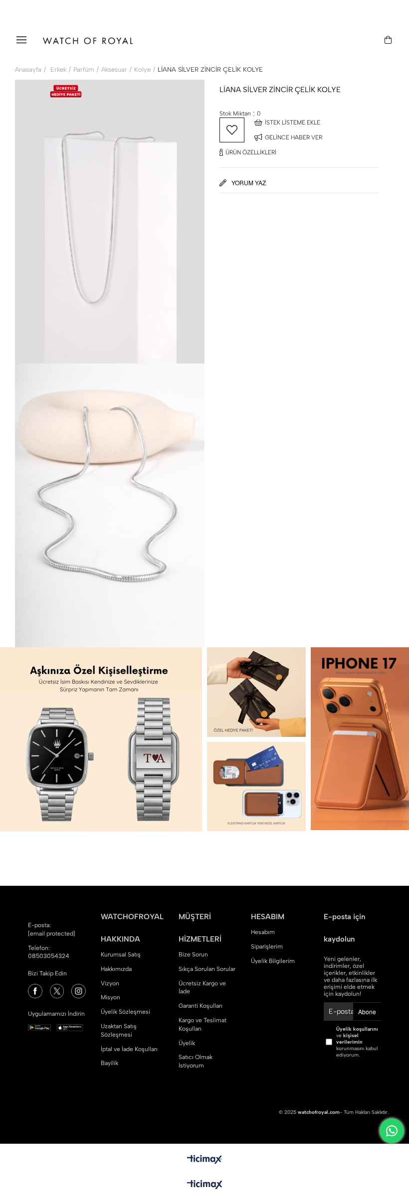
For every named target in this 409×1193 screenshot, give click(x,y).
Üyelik (187, 1043)
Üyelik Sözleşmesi (125, 1011)
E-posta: (51, 929)
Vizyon (110, 983)
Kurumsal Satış (121, 954)
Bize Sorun (193, 954)
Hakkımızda (116, 968)
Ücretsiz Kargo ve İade (202, 987)
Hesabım (263, 932)
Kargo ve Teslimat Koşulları (202, 1024)
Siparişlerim (267, 946)
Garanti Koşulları (200, 1005)
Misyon (110, 997)
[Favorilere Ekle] (231, 130)
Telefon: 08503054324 (48, 952)
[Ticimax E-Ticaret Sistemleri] (204, 1185)
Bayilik (109, 1063)
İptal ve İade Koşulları (129, 1049)
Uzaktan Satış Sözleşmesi (119, 1030)
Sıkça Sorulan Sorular (207, 968)
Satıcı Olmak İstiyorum (195, 1061)
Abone (367, 1011)
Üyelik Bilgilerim (273, 960)
